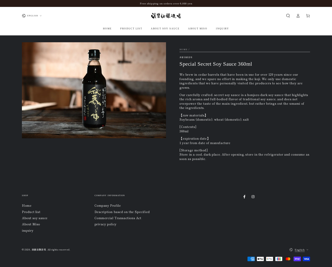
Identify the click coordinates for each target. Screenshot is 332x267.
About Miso (31, 224)
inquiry (27, 230)
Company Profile (108, 205)
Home (183, 49)
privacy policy (106, 224)
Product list (31, 211)
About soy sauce (35, 218)
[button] (288, 16)
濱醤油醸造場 (186, 57)
